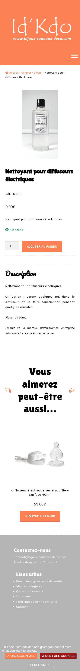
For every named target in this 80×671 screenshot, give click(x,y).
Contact (22, 607)
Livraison (23, 596)
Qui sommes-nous (29, 591)
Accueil (13, 72)
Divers (38, 72)
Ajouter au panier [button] (40, 516)
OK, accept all (22, 656)
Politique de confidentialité (36, 602)
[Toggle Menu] (74, 56)
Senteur (26, 72)
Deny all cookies (59, 656)
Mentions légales (29, 586)
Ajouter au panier (42, 246)
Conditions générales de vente (39, 581)
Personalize (40, 665)
